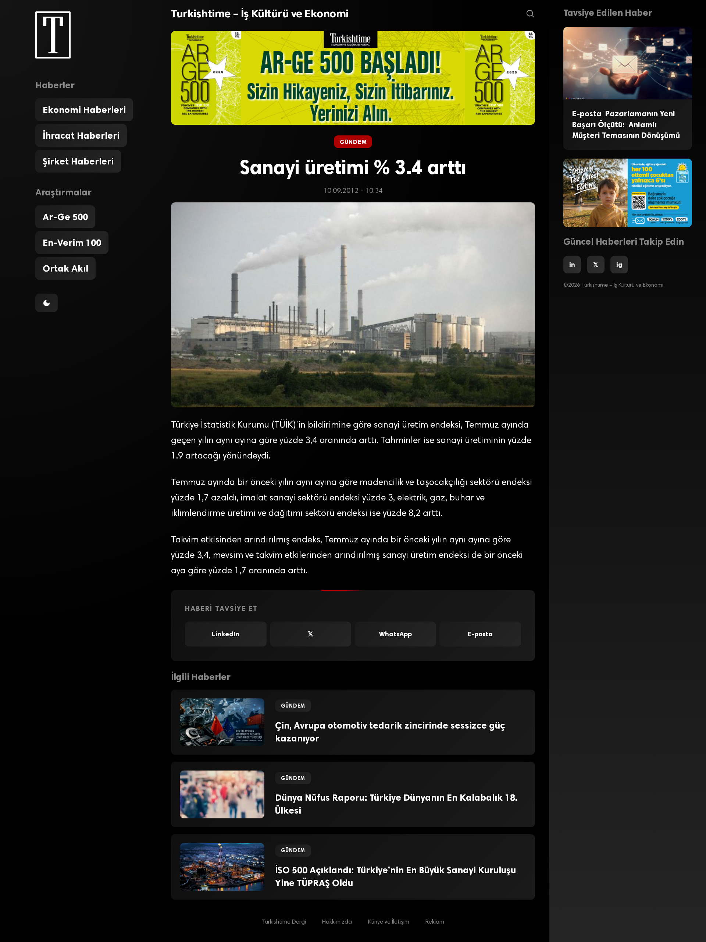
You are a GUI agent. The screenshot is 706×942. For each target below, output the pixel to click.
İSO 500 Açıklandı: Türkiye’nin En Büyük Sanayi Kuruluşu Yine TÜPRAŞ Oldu (395, 876)
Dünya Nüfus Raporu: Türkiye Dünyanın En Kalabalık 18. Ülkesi (396, 804)
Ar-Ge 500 (65, 216)
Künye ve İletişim (388, 922)
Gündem (353, 141)
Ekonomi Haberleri (84, 109)
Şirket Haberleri (78, 161)
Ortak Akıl (65, 268)
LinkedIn (225, 634)
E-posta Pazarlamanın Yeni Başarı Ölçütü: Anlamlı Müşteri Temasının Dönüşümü (626, 124)
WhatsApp (395, 634)
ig (619, 264)
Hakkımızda (337, 922)
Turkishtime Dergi (284, 922)
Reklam (434, 922)
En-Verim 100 (72, 242)
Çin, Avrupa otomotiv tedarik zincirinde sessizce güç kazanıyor (390, 732)
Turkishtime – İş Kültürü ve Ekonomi (260, 13)
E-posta (480, 634)
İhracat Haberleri (81, 135)
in (572, 264)
